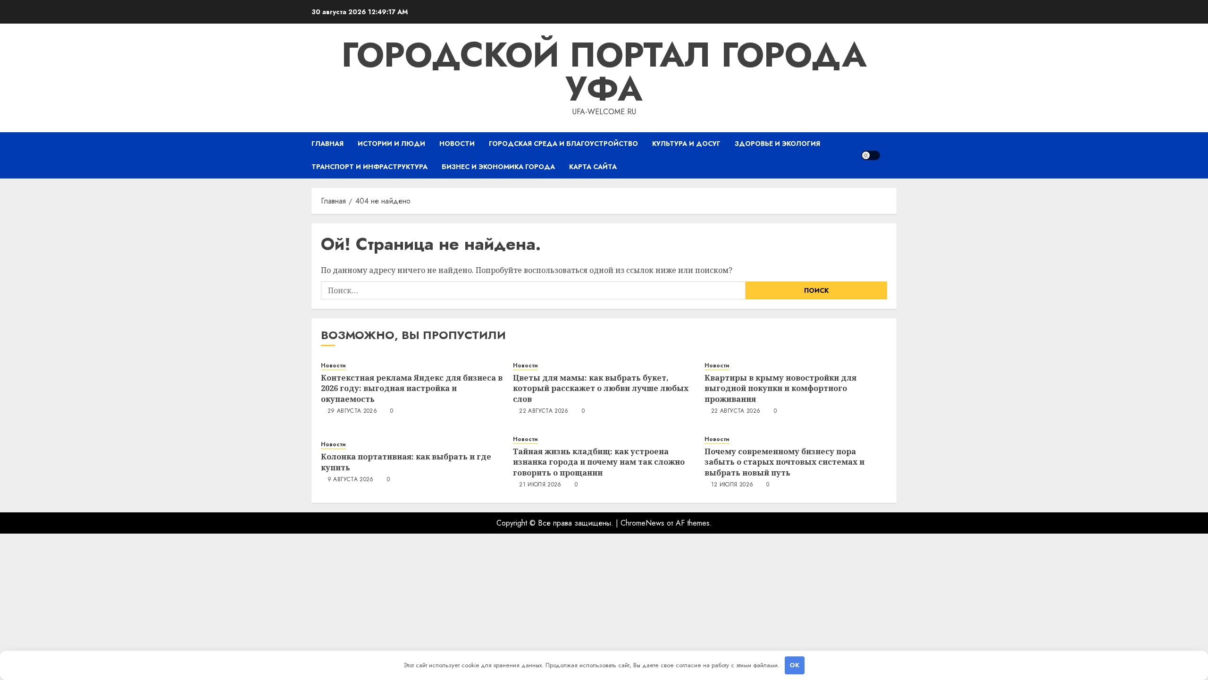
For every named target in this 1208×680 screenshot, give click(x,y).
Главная (327, 143)
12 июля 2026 (732, 485)
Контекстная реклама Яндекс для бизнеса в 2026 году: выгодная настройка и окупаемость (412, 388)
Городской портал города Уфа (604, 71)
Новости (457, 143)
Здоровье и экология (777, 143)
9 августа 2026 (350, 480)
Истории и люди (391, 143)
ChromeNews (642, 523)
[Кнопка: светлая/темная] (870, 155)
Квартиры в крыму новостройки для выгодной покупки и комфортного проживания (780, 388)
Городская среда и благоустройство (563, 143)
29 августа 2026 (352, 411)
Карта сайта (593, 166)
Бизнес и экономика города (498, 166)
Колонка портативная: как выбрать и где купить (406, 461)
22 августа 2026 (543, 411)
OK (794, 665)
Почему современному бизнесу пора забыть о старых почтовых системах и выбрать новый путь (784, 462)
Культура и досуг (686, 143)
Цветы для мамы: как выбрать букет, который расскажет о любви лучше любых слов (600, 388)
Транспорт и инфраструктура (369, 166)
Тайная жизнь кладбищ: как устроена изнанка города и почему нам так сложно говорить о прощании (599, 462)
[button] (891, 155)
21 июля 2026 (540, 485)
